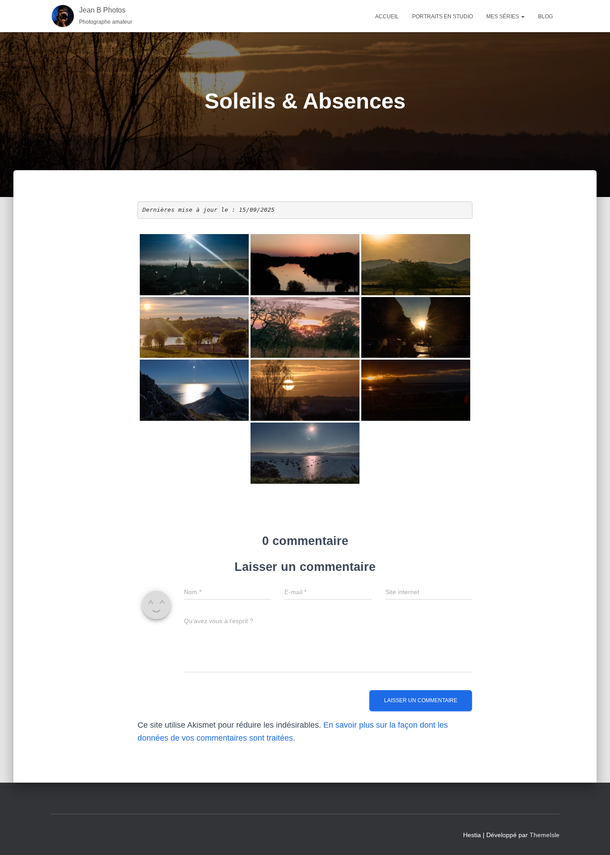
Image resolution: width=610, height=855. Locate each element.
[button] (522, 16)
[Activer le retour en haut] (592, 837)
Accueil (387, 16)
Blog (545, 16)
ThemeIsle (545, 834)
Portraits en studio (442, 16)
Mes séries (503, 16)
